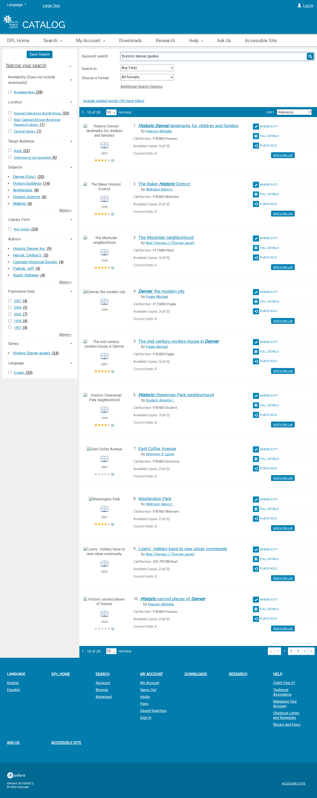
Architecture (22, 190)
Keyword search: (96, 56)
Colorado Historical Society (35, 262)
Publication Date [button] (21, 291)
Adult (18, 151)
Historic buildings (27, 183)
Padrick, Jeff (23, 268)
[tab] (39, 65)
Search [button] (51, 40)
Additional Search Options (141, 86)
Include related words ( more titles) (113, 101)
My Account (149, 683)
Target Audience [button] (21, 141)
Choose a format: (96, 78)
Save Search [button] (39, 54)
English (19, 373)
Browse (102, 690)
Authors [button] (14, 239)
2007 (18, 301)
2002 (18, 314)
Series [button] (13, 343)
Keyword (103, 683)
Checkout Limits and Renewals (286, 715)
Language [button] (16, 363)
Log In (308, 5)
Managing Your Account (285, 703)
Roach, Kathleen (26, 275)
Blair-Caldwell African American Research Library (37, 122)
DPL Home (18, 40)
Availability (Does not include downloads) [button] (31, 80)
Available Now (24, 92)
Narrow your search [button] (26, 65)
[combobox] (147, 68)
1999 (18, 321)
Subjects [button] (15, 167)
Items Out (148, 690)
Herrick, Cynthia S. (27, 255)
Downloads (130, 40)
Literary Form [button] (19, 219)
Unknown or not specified (33, 157)
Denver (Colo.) (24, 177)
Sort (270, 112)
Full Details (269, 136)
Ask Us (224, 40)
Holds (145, 697)
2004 (18, 307)
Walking (19, 203)
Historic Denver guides (31, 353)
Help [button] (194, 40)
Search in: (90, 69)
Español (13, 690)
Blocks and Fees (286, 724)
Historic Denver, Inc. (29, 248)
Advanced (104, 697)
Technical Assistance (282, 692)
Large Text (51, 5)
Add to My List (283, 155)
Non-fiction (22, 229)
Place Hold (268, 145)
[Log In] (299, 5)
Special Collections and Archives (38, 113)
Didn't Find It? (284, 683)
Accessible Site (261, 40)
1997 (18, 328)
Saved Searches (153, 711)
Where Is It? (269, 126)
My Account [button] (89, 40)
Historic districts (26, 197)
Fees (144, 704)
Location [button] (15, 102)
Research (165, 40)
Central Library (25, 131)
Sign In (145, 717)
